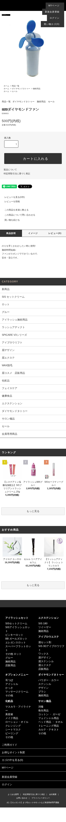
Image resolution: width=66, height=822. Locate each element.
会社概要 (52, 794)
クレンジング (13, 725)
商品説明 (11, 233)
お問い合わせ (21, 798)
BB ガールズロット (16, 638)
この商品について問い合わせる (19, 215)
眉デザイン (44, 657)
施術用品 (36, 89)
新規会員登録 (52, 12)
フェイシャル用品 (48, 718)
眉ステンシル (46, 661)
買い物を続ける (12, 220)
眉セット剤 (44, 642)
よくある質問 (13, 794)
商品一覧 (15, 86)
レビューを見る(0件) (14, 197)
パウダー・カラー (48, 680)
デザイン (43, 687)
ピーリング (11, 733)
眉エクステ (44, 665)
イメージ (33, 233)
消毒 (40, 706)
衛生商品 (43, 710)
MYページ (53, 5)
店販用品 (10, 665)
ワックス (43, 653)
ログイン (54, 18)
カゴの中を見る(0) (12, 760)
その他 (9, 695)
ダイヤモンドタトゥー (21, 89)
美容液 (9, 714)
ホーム (6, 86)
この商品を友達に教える (16, 210)
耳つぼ (9, 680)
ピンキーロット (14, 634)
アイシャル (11, 684)
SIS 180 (42, 623)
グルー (9, 657)
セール (14, 91)
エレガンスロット (15, 642)
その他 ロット (13, 653)
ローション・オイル (16, 721)
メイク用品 (11, 718)
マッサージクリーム (16, 691)
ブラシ (42, 691)
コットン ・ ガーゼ (49, 714)
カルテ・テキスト (48, 729)
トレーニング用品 (48, 725)
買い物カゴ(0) (51, 24)
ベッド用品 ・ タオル (50, 721)
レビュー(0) (54, 233)
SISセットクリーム (16, 623)
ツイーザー (44, 627)
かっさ (9, 687)
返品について (10, 169)
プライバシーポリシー (41, 798)
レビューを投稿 (12, 201)
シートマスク (13, 729)
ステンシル (44, 684)
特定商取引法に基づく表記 (17, 173)
